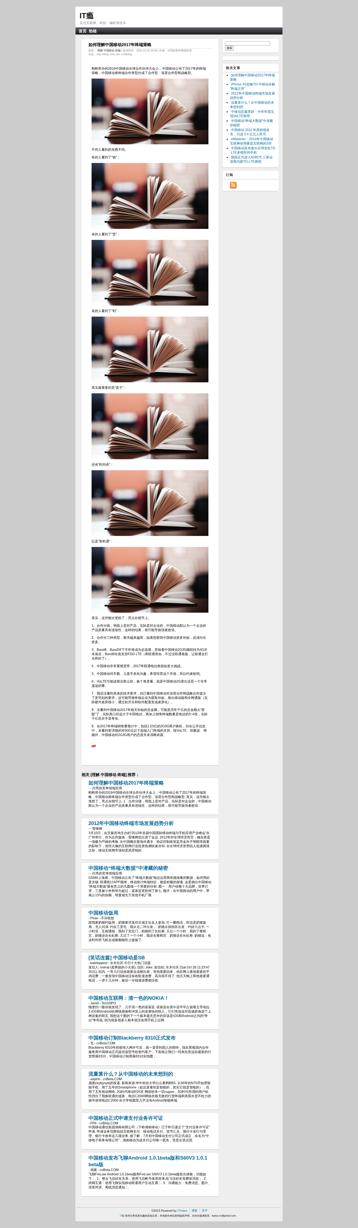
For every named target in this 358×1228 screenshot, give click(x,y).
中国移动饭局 (103, 913)
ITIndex (182, 1210)
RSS (233, 185)
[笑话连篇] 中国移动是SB (116, 957)
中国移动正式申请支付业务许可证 (125, 1118)
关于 (205, 1210)
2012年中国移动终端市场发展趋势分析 (131, 823)
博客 (194, 1210)
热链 (93, 31)
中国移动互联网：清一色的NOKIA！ (128, 998)
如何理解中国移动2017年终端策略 (126, 783)
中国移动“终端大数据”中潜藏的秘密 (128, 868)
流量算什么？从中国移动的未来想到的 (130, 1074)
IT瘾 (87, 15)
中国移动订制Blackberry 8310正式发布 (132, 1038)
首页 (83, 31)
